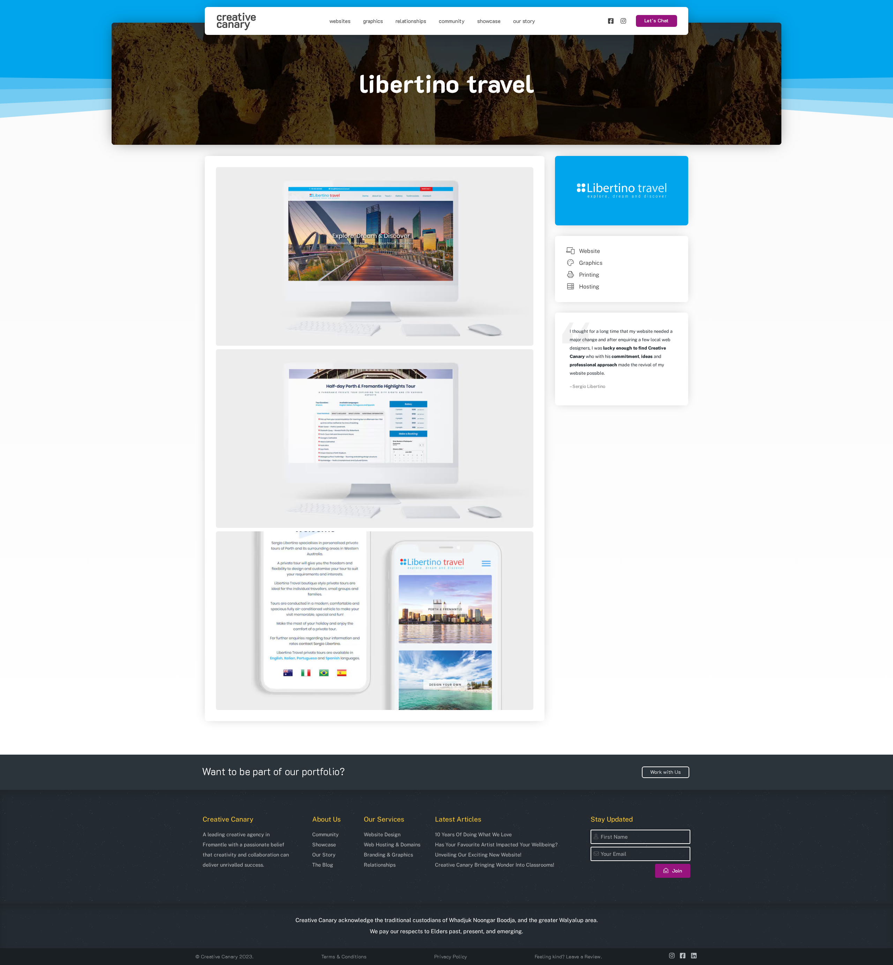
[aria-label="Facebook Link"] (614, 21)
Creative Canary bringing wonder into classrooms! (494, 865)
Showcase (489, 20)
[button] (656, 21)
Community (452, 20)
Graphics (373, 20)
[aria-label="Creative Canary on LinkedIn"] (695, 955)
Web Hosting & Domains (392, 844)
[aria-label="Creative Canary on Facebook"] (684, 955)
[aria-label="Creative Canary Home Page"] (236, 21)
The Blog (322, 865)
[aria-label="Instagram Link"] (626, 21)
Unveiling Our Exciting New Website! (478, 855)
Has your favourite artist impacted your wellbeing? (496, 844)
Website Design (382, 834)
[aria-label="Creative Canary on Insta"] (673, 955)
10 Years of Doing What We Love (473, 834)
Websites (340, 20)
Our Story (524, 20)
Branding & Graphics (388, 855)
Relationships (411, 20)
